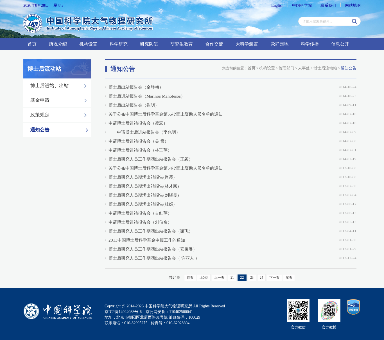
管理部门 (286, 68)
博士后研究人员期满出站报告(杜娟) (142, 204)
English (277, 5)
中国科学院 (302, 5)
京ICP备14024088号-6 (123, 312)
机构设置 (88, 44)
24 (261, 278)
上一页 (219, 278)
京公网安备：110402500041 (169, 312)
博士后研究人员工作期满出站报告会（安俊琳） (153, 249)
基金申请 (39, 100)
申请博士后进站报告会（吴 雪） (139, 141)
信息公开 (340, 44)
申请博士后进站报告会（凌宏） (138, 123)
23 (252, 278)
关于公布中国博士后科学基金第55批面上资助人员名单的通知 (166, 114)
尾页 (289, 278)
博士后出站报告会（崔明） (134, 105)
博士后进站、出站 (49, 85)
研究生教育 (181, 44)
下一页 (274, 278)
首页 (32, 44)
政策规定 (39, 115)
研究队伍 (149, 44)
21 (232, 278)
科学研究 (119, 44)
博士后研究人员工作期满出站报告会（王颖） (151, 159)
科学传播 (310, 44)
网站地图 (353, 5)
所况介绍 (58, 44)
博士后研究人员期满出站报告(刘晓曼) (144, 195)
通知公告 (39, 129)
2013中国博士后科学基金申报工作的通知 (147, 240)
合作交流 (214, 44)
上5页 (204, 278)
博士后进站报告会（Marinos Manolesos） (147, 96)
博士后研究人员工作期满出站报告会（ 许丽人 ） (154, 258)
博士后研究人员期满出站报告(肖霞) (142, 177)
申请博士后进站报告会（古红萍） (140, 213)
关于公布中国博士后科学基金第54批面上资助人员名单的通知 (166, 168)
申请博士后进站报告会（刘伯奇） (140, 222)
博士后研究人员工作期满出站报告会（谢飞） (151, 231)
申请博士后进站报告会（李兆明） (144, 132)
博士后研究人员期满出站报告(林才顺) (144, 186)
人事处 (304, 68)
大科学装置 (247, 44)
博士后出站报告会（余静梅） (136, 87)
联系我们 (328, 5)
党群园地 (279, 44)
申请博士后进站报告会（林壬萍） (140, 150)
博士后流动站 (325, 68)
